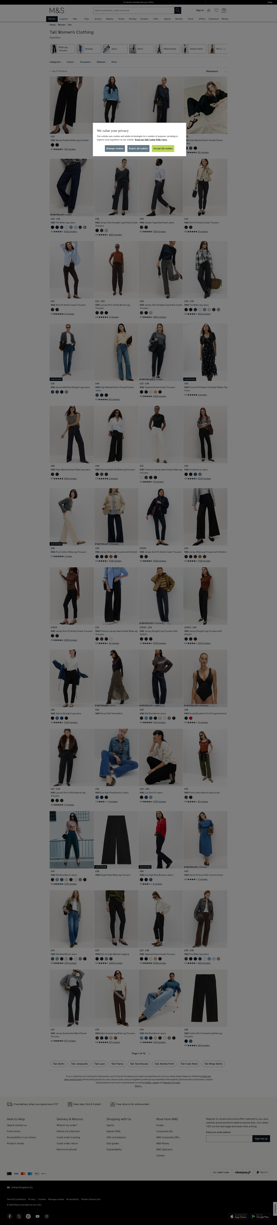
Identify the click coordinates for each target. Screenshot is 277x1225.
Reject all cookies (138, 148)
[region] (139, 140)
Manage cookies (114, 148)
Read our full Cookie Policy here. (151, 139)
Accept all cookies (163, 148)
